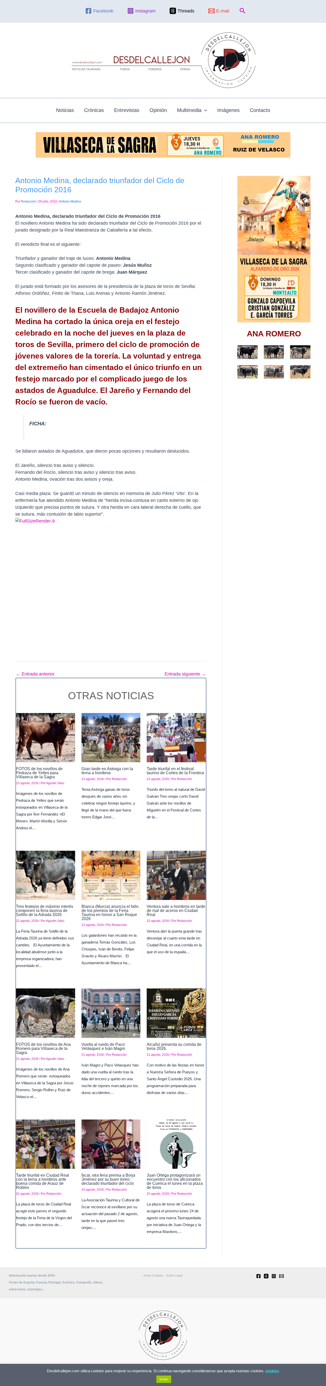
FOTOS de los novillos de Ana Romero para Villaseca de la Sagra (43, 1048)
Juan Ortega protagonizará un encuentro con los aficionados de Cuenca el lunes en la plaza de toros (175, 1181)
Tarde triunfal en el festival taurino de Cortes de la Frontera (175, 771)
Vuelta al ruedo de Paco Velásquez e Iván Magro (103, 1046)
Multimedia (189, 110)
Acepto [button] (163, 1379)
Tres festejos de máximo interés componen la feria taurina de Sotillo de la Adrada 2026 (44, 910)
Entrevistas (126, 110)
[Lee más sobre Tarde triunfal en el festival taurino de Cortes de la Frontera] (176, 737)
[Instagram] (273, 1276)
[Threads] (266, 1276)
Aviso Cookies (153, 1275)
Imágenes (228, 110)
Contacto (260, 110)
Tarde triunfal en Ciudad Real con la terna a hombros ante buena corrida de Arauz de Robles (42, 1181)
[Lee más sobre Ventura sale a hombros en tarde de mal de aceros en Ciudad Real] (176, 875)
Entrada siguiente (185, 674)
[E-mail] (281, 1276)
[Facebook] (258, 1276)
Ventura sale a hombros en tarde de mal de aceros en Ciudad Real (176, 910)
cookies (272, 1371)
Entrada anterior (35, 674)
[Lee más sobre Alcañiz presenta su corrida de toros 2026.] (176, 1012)
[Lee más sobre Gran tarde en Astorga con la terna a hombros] (111, 737)
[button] (242, 11)
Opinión (158, 110)
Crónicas (94, 110)
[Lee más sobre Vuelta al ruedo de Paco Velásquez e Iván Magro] (111, 1012)
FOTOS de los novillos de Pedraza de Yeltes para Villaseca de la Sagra (39, 773)
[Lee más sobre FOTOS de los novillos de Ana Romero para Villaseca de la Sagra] (45, 1012)
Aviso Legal (174, 1275)
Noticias (65, 110)
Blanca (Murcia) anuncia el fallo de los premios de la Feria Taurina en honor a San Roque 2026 (110, 912)
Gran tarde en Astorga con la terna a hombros (107, 771)
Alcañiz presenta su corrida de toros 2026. (174, 1046)
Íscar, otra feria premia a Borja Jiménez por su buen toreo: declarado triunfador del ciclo (108, 1179)
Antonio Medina (70, 201)
